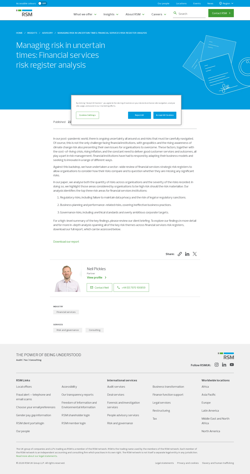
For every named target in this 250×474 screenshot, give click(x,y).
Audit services (116, 386)
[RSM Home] (24, 13)
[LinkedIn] (224, 365)
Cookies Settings (87, 115)
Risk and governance (68, 330)
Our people (163, 3)
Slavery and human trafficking (218, 462)
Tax (155, 418)
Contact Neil (102, 287)
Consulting (94, 330)
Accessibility (69, 386)
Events (197, 3)
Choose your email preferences (35, 407)
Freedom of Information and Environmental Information (79, 405)
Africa (205, 386)
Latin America (210, 410)
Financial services (66, 312)
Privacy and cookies (188, 462)
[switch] (42, 3)
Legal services (162, 402)
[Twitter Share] (195, 254)
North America (211, 431)
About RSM (133, 14)
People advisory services (123, 415)
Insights (109, 14)
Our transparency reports (78, 394)
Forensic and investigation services (123, 405)
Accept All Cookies (165, 115)
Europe (206, 402)
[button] (180, 254)
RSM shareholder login (76, 415)
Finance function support (168, 394)
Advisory (47, 32)
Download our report (66, 241)
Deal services (115, 394)
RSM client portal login (30, 423)
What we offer (83, 14)
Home (19, 32)
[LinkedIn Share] (187, 254)
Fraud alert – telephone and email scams (33, 397)
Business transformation (168, 386)
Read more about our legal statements (36, 456)
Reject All (139, 115)
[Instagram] (216, 365)
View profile (94, 277)
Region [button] (226, 3)
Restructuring (161, 410)
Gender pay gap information (33, 415)
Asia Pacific (209, 394)
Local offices (24, 386)
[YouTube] (232, 365)
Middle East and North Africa (215, 421)
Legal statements (164, 462)
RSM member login (74, 423)
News (210, 3)
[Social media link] (226, 355)
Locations (181, 3)
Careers (157, 14)
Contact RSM (219, 13)
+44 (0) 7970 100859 (133, 287)
